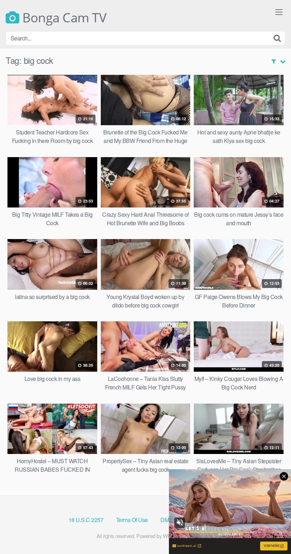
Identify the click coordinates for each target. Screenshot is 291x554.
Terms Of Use (132, 520)
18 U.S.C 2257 (86, 520)
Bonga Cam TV (63, 17)
